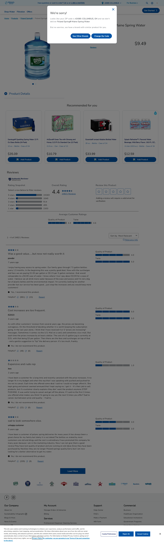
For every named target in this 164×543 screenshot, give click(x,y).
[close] (113, 9)
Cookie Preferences (109, 534)
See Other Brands (80, 36)
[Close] (160, 534)
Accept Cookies (142, 534)
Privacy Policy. (37, 538)
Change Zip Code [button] (101, 36)
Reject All (126, 534)
